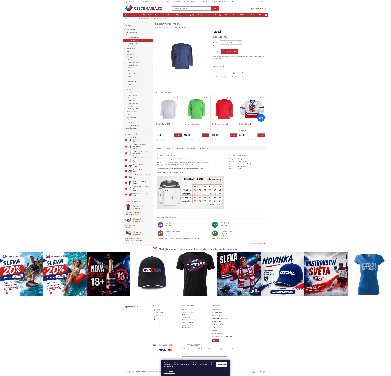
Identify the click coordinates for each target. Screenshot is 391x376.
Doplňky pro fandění (132, 57)
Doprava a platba (179, 2)
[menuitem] (130, 15)
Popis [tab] (159, 148)
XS (157, 140)
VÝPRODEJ (129, 114)
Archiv (215, 340)
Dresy (128, 35)
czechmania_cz (161, 322)
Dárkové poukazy (131, 112)
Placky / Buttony (133, 95)
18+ (129, 60)
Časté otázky (166, 2)
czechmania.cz (160, 319)
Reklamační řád (216, 331)
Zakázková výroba (188, 325)
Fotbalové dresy (133, 43)
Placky (130, 71)
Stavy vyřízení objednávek (220, 319)
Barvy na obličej (133, 81)
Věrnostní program (188, 322)
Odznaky (131, 76)
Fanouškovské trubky (134, 62)
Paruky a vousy (132, 73)
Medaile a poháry (131, 117)
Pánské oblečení (131, 29)
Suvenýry (129, 90)
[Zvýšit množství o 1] (220, 50)
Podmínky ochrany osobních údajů (222, 337)
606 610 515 (159, 316)
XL (169, 140)
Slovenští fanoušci (131, 128)
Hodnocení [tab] (179, 148)
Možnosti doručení (218, 46)
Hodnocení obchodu (218, 2)
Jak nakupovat (216, 315)
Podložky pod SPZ (133, 109)
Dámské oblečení (131, 32)
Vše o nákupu (204, 2)
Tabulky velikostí (217, 328)
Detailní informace (218, 66)
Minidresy (131, 46)
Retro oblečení (130, 49)
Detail (178, 135)
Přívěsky (131, 106)
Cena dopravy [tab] (191, 148)
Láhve (130, 93)
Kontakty (193, 2)
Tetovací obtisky (133, 65)
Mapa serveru (186, 328)
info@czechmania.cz (162, 310)
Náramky (131, 68)
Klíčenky (130, 84)
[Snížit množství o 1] (220, 52)
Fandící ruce (132, 87)
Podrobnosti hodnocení (180, 27)
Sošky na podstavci (134, 125)
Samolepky (131, 98)
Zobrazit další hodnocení (257, 243)
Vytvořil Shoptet (261, 372)
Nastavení (169, 371)
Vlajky (128, 51)
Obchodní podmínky (218, 334)
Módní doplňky (130, 54)
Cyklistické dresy (133, 38)
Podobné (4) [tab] (168, 148)
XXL (173, 140)
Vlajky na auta (132, 79)
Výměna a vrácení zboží (219, 322)
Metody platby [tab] (204, 148)
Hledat (215, 8)
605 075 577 (159, 313)
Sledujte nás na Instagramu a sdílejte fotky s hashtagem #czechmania (198, 249)
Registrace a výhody (218, 325)
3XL (256, 140)
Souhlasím (222, 364)
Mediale (130, 120)
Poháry (130, 123)
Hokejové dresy (133, 40)
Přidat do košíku (231, 51)
